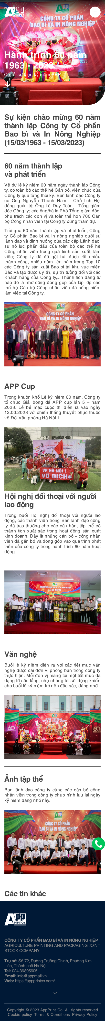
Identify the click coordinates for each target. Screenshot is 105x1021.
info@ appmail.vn (32, 975)
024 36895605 (25, 970)
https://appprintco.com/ (35, 980)
